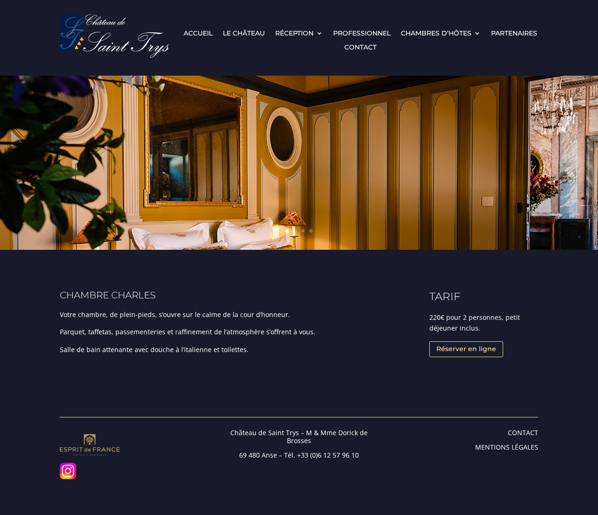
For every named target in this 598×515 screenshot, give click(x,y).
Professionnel (362, 33)
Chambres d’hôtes (436, 33)
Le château (244, 33)
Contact (360, 47)
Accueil (198, 33)
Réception (294, 33)
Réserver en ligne (466, 349)
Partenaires (514, 33)
